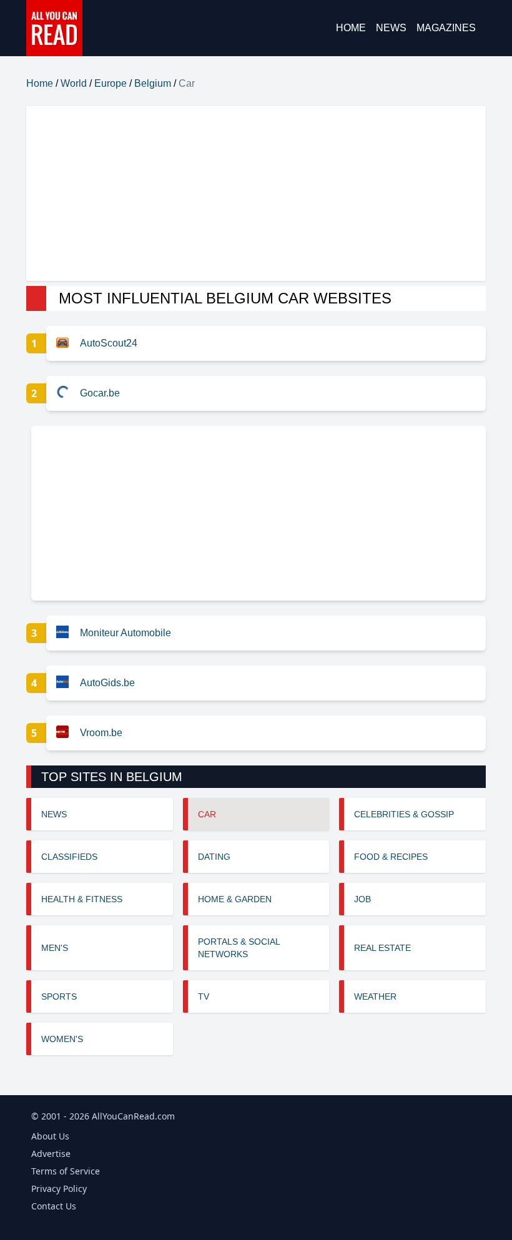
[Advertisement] (256, 193)
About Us (50, 1136)
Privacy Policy (59, 1188)
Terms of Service (65, 1171)
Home (351, 27)
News (391, 27)
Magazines (446, 27)
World (74, 83)
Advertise (51, 1153)
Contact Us (53, 1206)
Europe (110, 83)
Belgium (152, 83)
